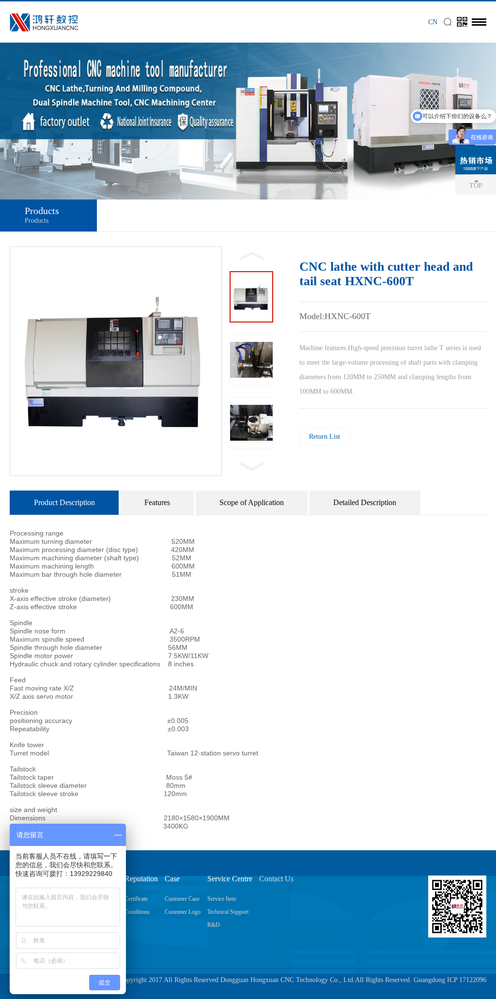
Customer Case (182, 898)
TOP (475, 185)
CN (432, 22)
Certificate (136, 898)
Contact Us (276, 879)
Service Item (221, 898)
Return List (324, 436)
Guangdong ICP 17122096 (450, 980)
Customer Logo (183, 911)
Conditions (137, 911)
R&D (213, 925)
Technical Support (227, 911)
